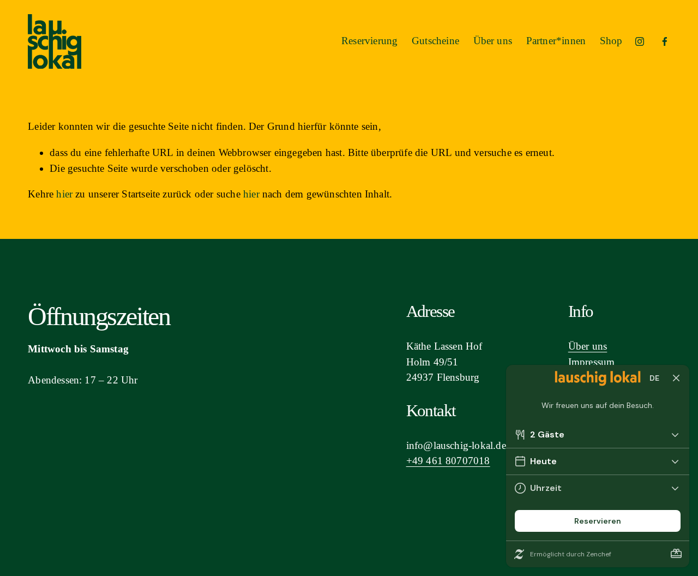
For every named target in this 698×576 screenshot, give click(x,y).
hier (64, 194)
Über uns (493, 40)
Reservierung (369, 40)
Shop (611, 40)
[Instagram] (639, 41)
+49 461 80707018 (448, 460)
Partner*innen (556, 40)
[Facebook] (664, 41)
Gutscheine (435, 40)
